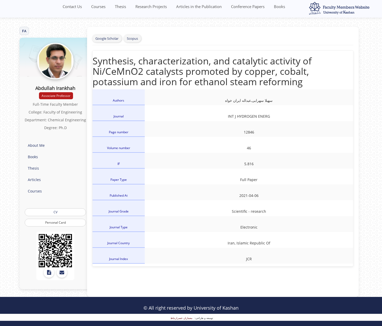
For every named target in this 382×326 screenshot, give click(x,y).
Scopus (132, 38)
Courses (98, 6)
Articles (34, 179)
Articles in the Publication (199, 6)
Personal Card (55, 222)
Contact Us (72, 6)
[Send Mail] (62, 272)
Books (279, 6)
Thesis (120, 6)
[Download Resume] (49, 272)
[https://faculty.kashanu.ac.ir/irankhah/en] (55, 250)
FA (24, 31)
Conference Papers (248, 6)
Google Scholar (106, 38)
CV (55, 212)
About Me (36, 145)
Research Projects (151, 6)
